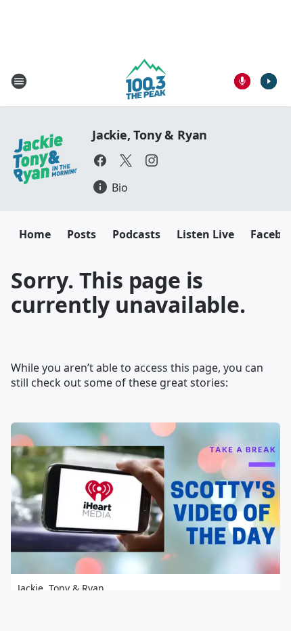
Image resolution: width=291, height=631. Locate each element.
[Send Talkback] (242, 81)
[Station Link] (146, 81)
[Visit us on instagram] (151, 160)
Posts (81, 234)
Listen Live (205, 234)
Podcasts (136, 234)
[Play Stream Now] (269, 81)
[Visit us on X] (126, 160)
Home (35, 234)
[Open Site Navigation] (19, 81)
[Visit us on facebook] (100, 160)
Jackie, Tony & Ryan (149, 135)
